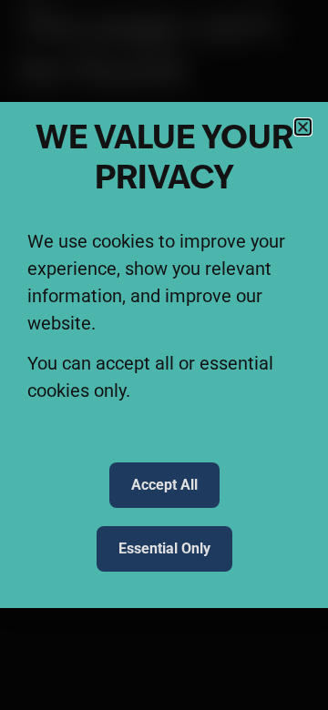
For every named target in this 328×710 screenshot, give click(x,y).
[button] (303, 127)
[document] (164, 355)
